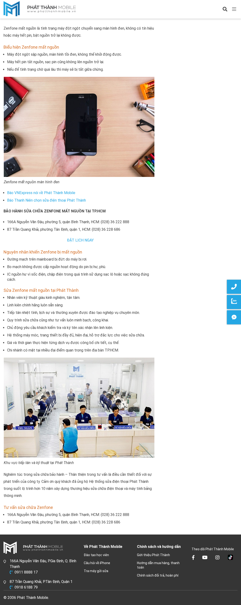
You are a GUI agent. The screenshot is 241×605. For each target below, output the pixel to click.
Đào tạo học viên (96, 555)
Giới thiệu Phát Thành (153, 555)
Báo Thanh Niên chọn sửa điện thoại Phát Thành (46, 200)
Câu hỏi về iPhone (97, 563)
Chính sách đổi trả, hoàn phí (157, 575)
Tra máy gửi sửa (96, 571)
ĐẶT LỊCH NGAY (80, 240)
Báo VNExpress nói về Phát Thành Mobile (41, 193)
